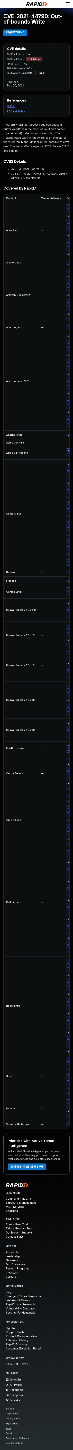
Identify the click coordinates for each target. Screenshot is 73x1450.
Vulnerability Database (20, 1308)
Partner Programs (17, 1268)
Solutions (12, 1210)
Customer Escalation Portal (23, 1348)
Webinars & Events (18, 1300)
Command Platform (18, 1198)
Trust (8, 1428)
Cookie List (11, 1433)
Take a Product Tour (19, 1228)
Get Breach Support (19, 1232)
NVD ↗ (11, 106)
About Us (12, 1252)
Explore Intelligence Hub (27, 1167)
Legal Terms (12, 1413)
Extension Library (17, 1340)
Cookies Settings (14, 1443)
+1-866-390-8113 (17, 1364)
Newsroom (13, 1260)
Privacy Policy (13, 1418)
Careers (11, 1276)
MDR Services (15, 1206)
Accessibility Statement (17, 1438)
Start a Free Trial (17, 1224)
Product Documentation (21, 1336)
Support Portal (15, 1332)
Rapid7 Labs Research (20, 1304)
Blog (9, 1292)
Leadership (13, 1256)
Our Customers (15, 1264)
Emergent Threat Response (23, 1296)
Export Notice (12, 1423)
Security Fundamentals (20, 1312)
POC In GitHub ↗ (16, 111)
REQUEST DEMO (15, 32)
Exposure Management (21, 1202)
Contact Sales (15, 1236)
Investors (12, 1272)
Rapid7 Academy (17, 1344)
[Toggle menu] (68, 4)
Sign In (10, 1328)
